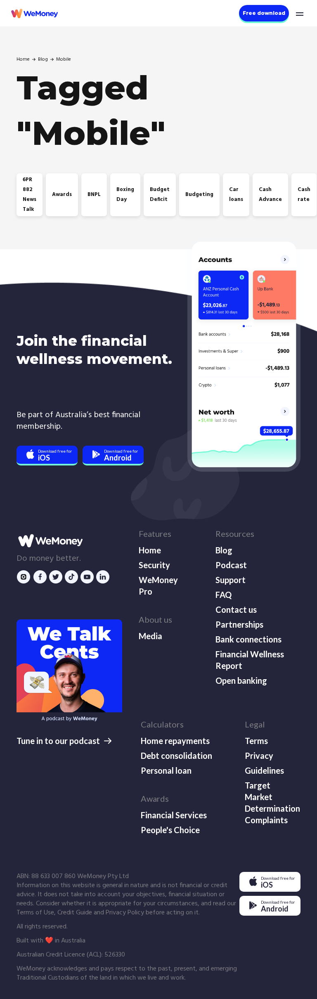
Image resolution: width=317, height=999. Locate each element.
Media (150, 636)
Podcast (231, 565)
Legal (255, 724)
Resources (234, 533)
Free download (264, 13)
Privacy (259, 755)
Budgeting (199, 194)
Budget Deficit (160, 194)
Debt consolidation (176, 755)
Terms (256, 741)
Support (230, 580)
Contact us (236, 609)
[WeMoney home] (34, 13)
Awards (62, 194)
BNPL (94, 194)
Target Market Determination (271, 796)
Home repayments (175, 741)
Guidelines (264, 770)
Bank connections (248, 639)
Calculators (162, 724)
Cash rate (304, 194)
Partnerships (239, 624)
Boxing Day (125, 194)
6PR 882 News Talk (29, 194)
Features (155, 533)
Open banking (241, 680)
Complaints (266, 820)
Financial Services (174, 815)
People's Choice (170, 830)
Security (154, 565)
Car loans (236, 194)
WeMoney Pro (158, 585)
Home (23, 59)
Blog (43, 59)
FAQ (223, 595)
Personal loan (166, 770)
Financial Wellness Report (249, 660)
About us (155, 619)
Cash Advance (270, 194)
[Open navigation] (299, 13)
